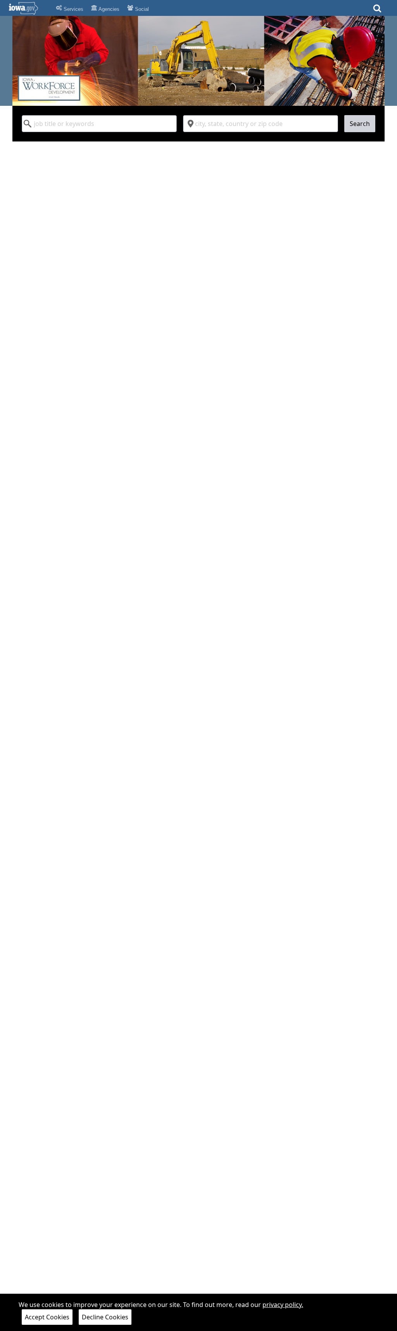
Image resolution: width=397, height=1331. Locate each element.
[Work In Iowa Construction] (198, 61)
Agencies (108, 9)
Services (72, 9)
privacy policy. (282, 1304)
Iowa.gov (28, 8)
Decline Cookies (105, 1317)
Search (360, 123)
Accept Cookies (47, 1317)
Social (141, 9)
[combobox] (99, 123)
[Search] (377, 11)
